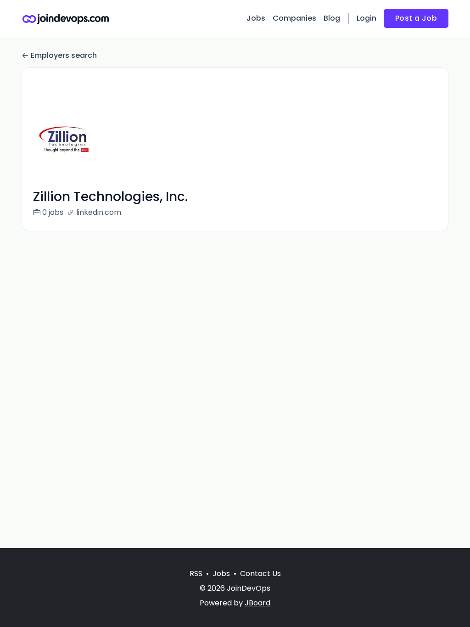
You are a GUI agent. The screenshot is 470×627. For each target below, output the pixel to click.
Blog (332, 18)
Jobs (255, 18)
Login (366, 18)
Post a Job (416, 18)
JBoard (257, 603)
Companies (294, 18)
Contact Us (260, 573)
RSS (196, 573)
